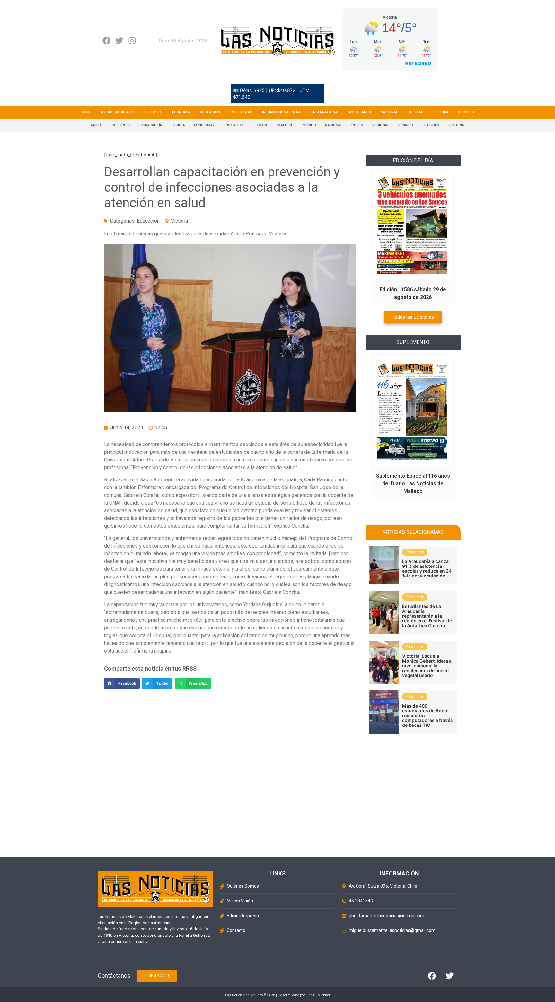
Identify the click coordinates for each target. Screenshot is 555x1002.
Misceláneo (360, 112)
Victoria (456, 125)
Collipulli (121, 125)
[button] (122, 683)
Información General (282, 112)
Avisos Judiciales (118, 112)
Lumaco (261, 125)
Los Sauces (234, 125)
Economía (181, 112)
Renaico (405, 125)
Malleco (286, 125)
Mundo (309, 125)
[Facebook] (106, 40)
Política (440, 112)
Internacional (325, 112)
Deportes (153, 112)
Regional (380, 125)
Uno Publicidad (318, 995)
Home (86, 112)
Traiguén (430, 125)
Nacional (389, 112)
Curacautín (151, 125)
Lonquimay (204, 125)
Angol (97, 125)
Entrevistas (241, 112)
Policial (415, 112)
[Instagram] (132, 40)
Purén (357, 125)
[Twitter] (119, 40)
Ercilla (178, 125)
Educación (210, 112)
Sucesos (466, 112)
